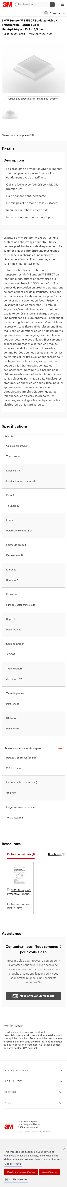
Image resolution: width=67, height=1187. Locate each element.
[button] (16, 1180)
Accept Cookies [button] (49, 1172)
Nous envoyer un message (37, 996)
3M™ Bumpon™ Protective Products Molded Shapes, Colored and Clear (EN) (19, 892)
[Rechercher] (52, 4)
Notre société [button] (16, 1070)
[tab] (21, 854)
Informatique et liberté (29, 1124)
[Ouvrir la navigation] (62, 4)
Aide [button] (8, 1103)
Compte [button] (55, 13)
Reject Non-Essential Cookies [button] (21, 1172)
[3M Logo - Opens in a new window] (8, 4)
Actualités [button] (13, 1081)
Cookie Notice (13, 1164)
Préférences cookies (28, 1127)
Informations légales (28, 1121)
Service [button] (10, 1092)
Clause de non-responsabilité (18, 135)
